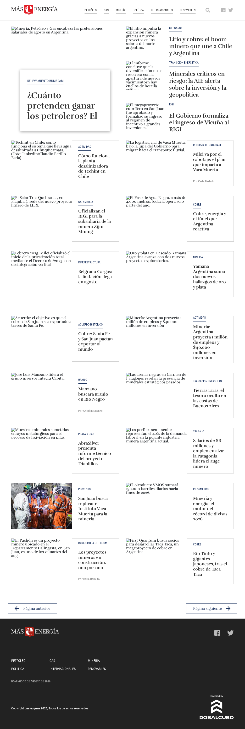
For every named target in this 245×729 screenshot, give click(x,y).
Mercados (175, 28)
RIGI (171, 104)
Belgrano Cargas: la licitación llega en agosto (95, 276)
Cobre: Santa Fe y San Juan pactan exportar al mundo (95, 341)
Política (138, 10)
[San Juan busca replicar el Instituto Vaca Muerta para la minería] (41, 506)
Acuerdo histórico (90, 324)
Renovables (187, 10)
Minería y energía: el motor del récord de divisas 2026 (210, 509)
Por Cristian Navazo (90, 411)
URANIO (82, 379)
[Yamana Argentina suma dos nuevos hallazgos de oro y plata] (156, 274)
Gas (106, 10)
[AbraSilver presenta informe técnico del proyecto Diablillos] (41, 450)
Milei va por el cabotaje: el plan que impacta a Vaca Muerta (209, 162)
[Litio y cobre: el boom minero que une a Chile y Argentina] (145, 41)
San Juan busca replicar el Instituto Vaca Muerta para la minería (93, 509)
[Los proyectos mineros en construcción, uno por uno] (41, 561)
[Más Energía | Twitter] (231, 10)
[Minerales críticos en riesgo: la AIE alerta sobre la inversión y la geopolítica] (145, 75)
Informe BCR (201, 489)
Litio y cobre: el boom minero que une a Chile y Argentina (200, 46)
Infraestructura (89, 262)
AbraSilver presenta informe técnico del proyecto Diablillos (94, 453)
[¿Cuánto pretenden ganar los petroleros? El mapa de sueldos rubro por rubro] (65, 67)
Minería (121, 10)
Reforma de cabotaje (207, 145)
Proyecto (84, 489)
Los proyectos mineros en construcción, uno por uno (92, 559)
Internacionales (162, 10)
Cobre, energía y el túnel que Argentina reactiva (209, 221)
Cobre (197, 204)
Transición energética (184, 62)
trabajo (198, 431)
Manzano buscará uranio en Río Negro (93, 394)
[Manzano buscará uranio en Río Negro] (41, 395)
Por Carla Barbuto (204, 181)
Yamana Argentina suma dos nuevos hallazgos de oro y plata (209, 276)
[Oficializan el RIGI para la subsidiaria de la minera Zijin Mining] (41, 218)
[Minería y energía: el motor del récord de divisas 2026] (156, 506)
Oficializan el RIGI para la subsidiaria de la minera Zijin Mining (94, 221)
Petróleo (90, 10)
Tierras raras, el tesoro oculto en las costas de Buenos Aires (209, 398)
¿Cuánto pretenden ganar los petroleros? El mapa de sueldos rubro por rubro (62, 116)
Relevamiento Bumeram (45, 81)
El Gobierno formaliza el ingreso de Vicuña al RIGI (199, 122)
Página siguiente (207, 608)
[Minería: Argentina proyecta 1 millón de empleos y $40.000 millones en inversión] (156, 339)
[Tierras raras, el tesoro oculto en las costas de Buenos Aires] (156, 395)
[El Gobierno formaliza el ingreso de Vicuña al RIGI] (145, 117)
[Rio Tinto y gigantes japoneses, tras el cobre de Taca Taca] (156, 561)
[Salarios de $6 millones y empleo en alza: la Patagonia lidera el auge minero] (156, 450)
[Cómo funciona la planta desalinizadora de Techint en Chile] (41, 163)
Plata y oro (86, 434)
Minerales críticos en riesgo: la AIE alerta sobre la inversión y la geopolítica (197, 84)
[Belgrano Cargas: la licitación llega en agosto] (41, 274)
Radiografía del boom (92, 543)
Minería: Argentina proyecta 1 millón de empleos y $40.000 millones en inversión (210, 342)
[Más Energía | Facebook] (224, 10)
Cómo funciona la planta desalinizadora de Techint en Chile (94, 166)
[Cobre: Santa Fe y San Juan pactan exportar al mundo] (41, 339)
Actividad (84, 146)
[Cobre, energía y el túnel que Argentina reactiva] (156, 218)
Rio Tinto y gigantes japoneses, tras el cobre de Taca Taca (210, 564)
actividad (199, 317)
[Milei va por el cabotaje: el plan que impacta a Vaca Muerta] (156, 163)
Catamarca (85, 202)
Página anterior (36, 608)
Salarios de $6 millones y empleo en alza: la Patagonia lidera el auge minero (208, 453)
